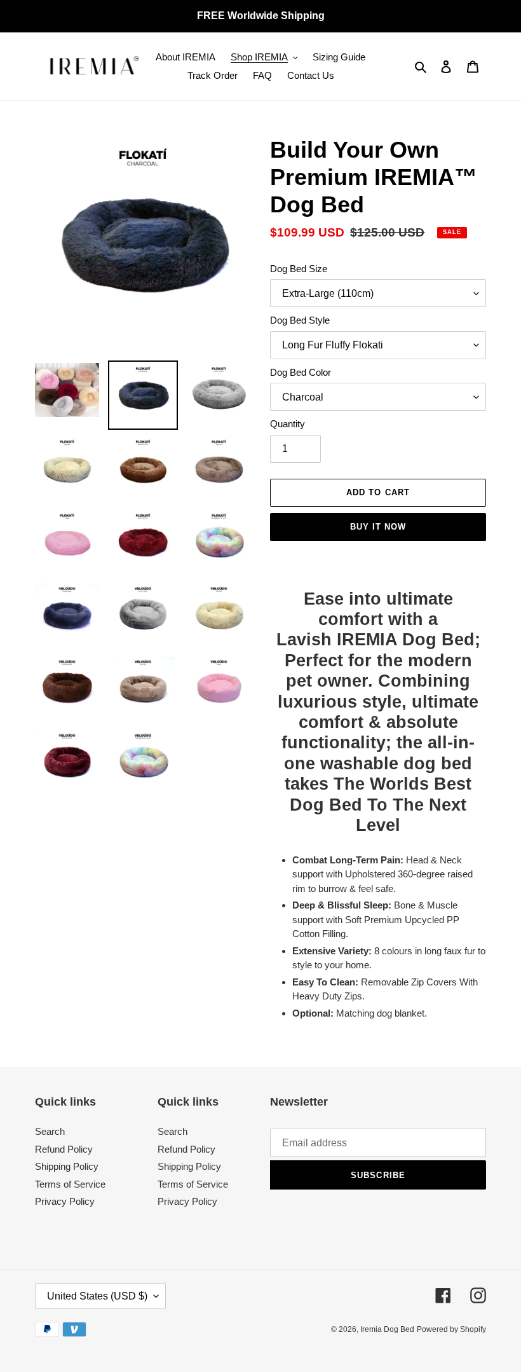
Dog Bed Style (300, 320)
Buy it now (378, 527)
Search (50, 1131)
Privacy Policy (65, 1201)
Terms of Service (70, 1184)
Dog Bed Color (300, 372)
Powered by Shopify (451, 1329)
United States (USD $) (97, 1296)
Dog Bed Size (298, 268)
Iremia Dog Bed (387, 1329)
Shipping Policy (66, 1166)
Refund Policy (64, 1149)
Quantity (287, 423)
